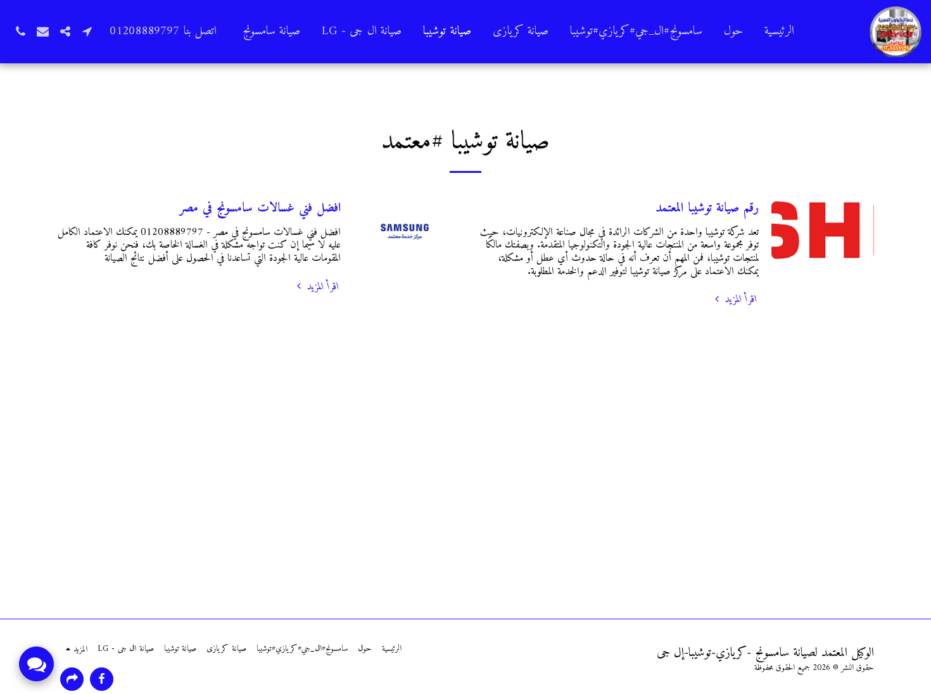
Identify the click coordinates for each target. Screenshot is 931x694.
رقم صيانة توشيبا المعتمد (707, 208)
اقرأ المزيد (739, 299)
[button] (87, 31)
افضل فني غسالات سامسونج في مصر (260, 208)
